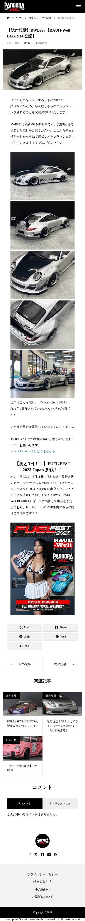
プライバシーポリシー (42, 874)
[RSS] (55, 854)
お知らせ (29, 43)
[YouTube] (49, 854)
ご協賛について (42, 896)
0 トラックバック (60, 803)
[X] (36, 854)
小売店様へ (42, 889)
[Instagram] (29, 854)
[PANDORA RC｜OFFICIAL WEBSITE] (14, 6)
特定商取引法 (42, 882)
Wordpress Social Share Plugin (24, 919)
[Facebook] (42, 854)
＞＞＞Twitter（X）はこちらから (32, 451)
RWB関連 (41, 43)
